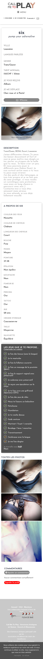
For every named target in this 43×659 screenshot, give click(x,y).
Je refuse (25, 655)
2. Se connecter (19, 18)
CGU (21, 607)
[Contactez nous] (38, 18)
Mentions (28, 607)
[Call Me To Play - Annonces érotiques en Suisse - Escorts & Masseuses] (21, 8)
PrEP (20, 447)
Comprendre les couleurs (13, 349)
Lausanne (8, 49)
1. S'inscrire (8, 18)
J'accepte (17, 655)
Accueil (14, 607)
